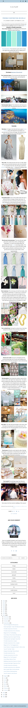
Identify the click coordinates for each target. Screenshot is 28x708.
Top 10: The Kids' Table (9, 649)
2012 (4, 696)
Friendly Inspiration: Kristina (10, 628)
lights (21, 387)
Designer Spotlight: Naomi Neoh (11, 651)
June (5, 680)
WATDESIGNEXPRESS (22, 706)
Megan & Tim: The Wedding (10, 632)
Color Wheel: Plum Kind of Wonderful (12, 635)
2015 (4, 615)
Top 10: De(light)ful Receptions (11, 624)
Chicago (14, 565)
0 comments (14, 513)
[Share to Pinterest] (16, 511)
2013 (4, 694)
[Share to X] (13, 511)
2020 (4, 605)
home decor (14, 581)
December (6, 617)
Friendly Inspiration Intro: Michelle (12, 667)
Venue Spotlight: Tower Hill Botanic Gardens (14, 626)
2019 (4, 607)
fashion (14, 568)
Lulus (21, 506)
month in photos (14, 590)
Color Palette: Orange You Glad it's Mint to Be (14, 647)
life (14, 587)
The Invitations (6, 48)
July (5, 678)
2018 (4, 609)
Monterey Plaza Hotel (16, 72)
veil (3, 165)
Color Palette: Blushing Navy (10, 671)
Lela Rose (17, 506)
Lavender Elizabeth (9, 706)
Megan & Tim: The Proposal (10, 657)
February (6, 688)
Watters (15, 506)
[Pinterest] (25, 1)
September (6, 623)
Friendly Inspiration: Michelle (14, 18)
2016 (4, 613)
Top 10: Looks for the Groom (10, 673)
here (25, 25)
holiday (14, 578)
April (5, 684)
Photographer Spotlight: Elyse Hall (12, 639)
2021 (4, 603)
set (13, 167)
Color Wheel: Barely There (10, 659)
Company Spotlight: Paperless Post (12, 663)
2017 (4, 611)
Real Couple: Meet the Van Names (11, 669)
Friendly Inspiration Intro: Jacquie (11, 643)
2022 (4, 601)
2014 (4, 692)
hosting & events (14, 584)
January (6, 690)
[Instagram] (23, 1)
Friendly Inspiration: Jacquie (10, 641)
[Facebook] (20, 1)
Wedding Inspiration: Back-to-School (12, 661)
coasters (22, 455)
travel (14, 593)
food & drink (14, 572)
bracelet (3, 167)
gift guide (14, 575)
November (6, 619)
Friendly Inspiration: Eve (9, 653)
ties (13, 245)
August (5, 676)
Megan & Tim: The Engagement (11, 645)
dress (23, 133)
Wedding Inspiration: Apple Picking (12, 637)
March (5, 686)
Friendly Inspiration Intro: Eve (11, 655)
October (6, 621)
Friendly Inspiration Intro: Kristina (12, 630)
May (5, 682)
